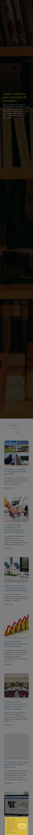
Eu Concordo (22, 826)
